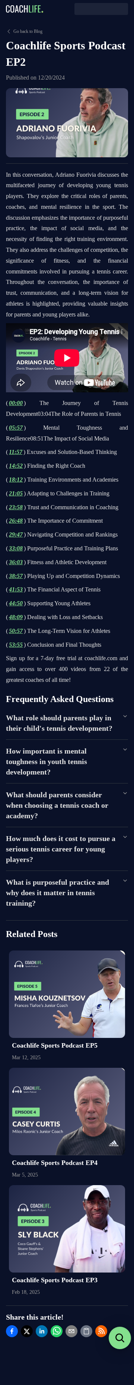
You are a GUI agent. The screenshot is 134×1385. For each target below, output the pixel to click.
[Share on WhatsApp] (57, 1331)
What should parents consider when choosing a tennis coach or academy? (57, 805)
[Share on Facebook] (12, 1331)
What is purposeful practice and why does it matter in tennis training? (57, 892)
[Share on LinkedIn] (42, 1331)
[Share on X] (27, 1331)
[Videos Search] (120, 1338)
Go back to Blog (27, 31)
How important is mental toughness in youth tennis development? (46, 761)
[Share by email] (71, 1331)
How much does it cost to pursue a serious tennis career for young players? (60, 848)
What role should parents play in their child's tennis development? (59, 723)
